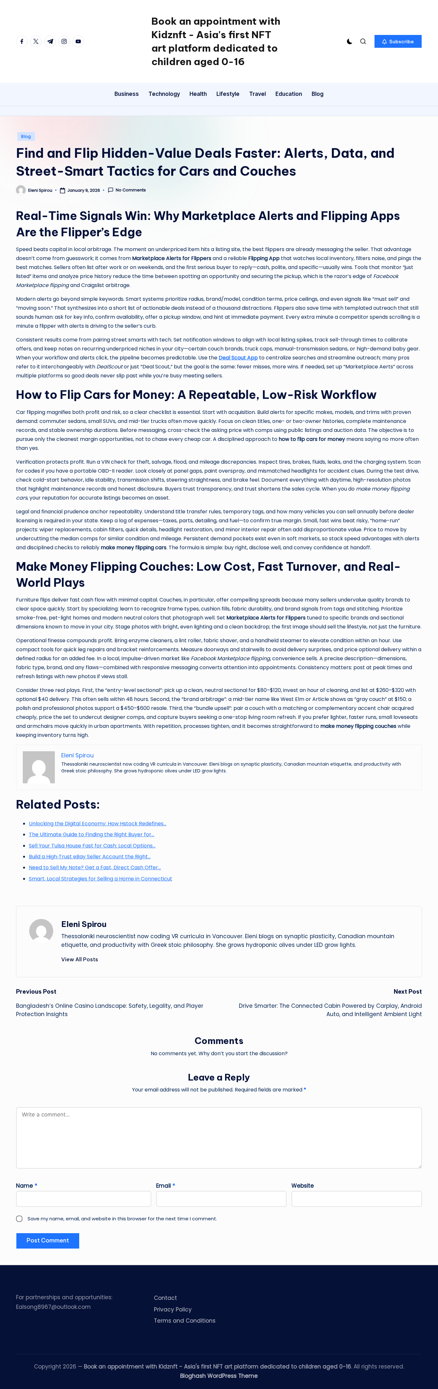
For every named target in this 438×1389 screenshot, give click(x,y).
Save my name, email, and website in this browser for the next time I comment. (122, 1218)
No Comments (131, 190)
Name (26, 1186)
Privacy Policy (173, 1309)
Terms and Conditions (184, 1321)
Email (165, 1186)
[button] (398, 41)
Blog (26, 136)
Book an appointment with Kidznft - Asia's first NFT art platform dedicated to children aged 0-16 (215, 41)
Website (302, 1186)
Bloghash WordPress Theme (219, 1376)
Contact (165, 1298)
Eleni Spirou (83, 924)
